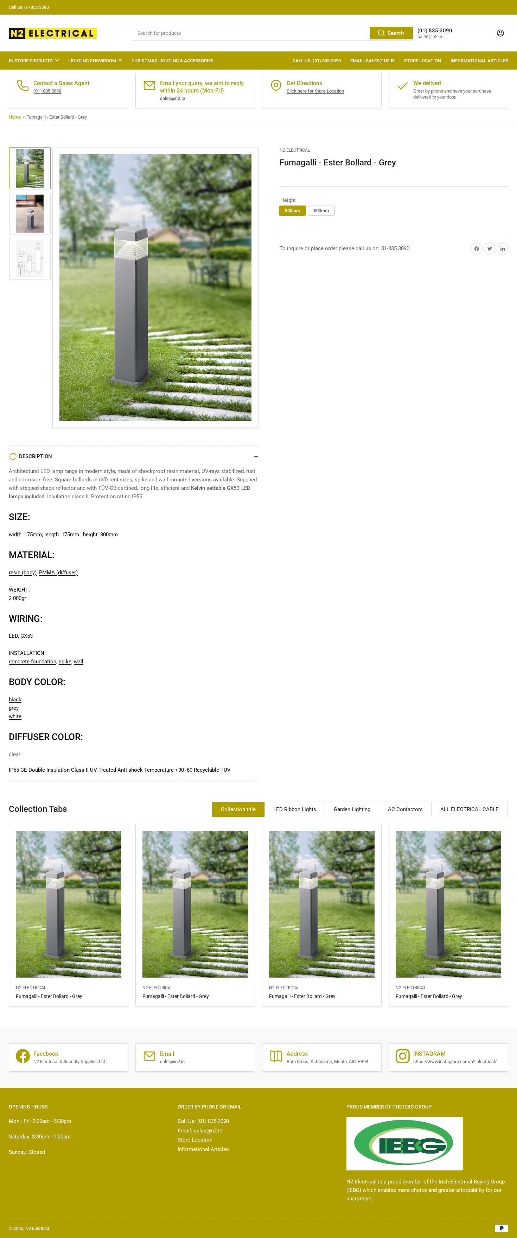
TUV (226, 770)
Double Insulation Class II (58, 770)
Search (396, 33)
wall (78, 661)
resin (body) (23, 572)
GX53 (26, 636)
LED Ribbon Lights (294, 809)
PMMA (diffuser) (58, 572)
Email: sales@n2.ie (372, 60)
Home (15, 117)
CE (23, 770)
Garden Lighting (352, 809)
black (15, 699)
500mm (321, 210)
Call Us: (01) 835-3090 (317, 60)
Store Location (422, 60)
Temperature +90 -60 (168, 770)
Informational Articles (479, 60)
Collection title (238, 809)
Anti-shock (130, 770)
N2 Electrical (295, 150)
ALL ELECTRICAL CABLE (469, 809)
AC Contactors (405, 809)
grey (14, 708)
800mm (292, 210)
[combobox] (273, 33)
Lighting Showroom (92, 60)
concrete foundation (32, 661)
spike (65, 661)
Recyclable (206, 770)
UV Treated (103, 770)
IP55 (14, 770)
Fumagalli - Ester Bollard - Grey (49, 996)
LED (13, 636)
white (15, 716)
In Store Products (31, 60)
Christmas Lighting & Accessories (172, 60)
